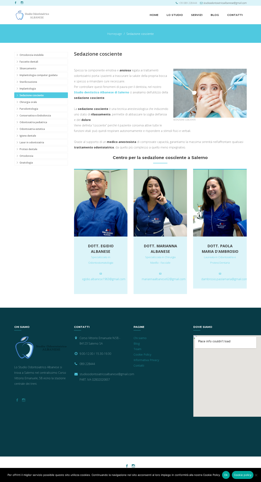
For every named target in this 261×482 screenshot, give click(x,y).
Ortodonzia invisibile (31, 55)
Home (154, 15)
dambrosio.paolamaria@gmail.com (224, 279)
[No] (256, 475)
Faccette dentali (28, 61)
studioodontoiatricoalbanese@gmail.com (225, 3)
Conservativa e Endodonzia (35, 115)
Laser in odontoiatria (31, 142)
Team (137, 349)
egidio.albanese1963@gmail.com (103, 279)
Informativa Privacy (146, 360)
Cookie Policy (142, 354)
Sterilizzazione (28, 82)
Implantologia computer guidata (38, 75)
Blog (215, 15)
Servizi (196, 15)
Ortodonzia (26, 156)
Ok (226, 474)
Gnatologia (26, 162)
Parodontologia (28, 109)
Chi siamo (140, 338)
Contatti (235, 15)
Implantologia (27, 88)
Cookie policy (242, 474)
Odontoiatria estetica (32, 129)
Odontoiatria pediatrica (33, 122)
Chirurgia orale (28, 102)
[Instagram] (22, 3)
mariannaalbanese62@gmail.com (164, 279)
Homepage (114, 34)
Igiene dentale (27, 135)
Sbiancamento (27, 68)
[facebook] (15, 3)
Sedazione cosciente (31, 95)
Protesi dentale (28, 149)
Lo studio (175, 15)
